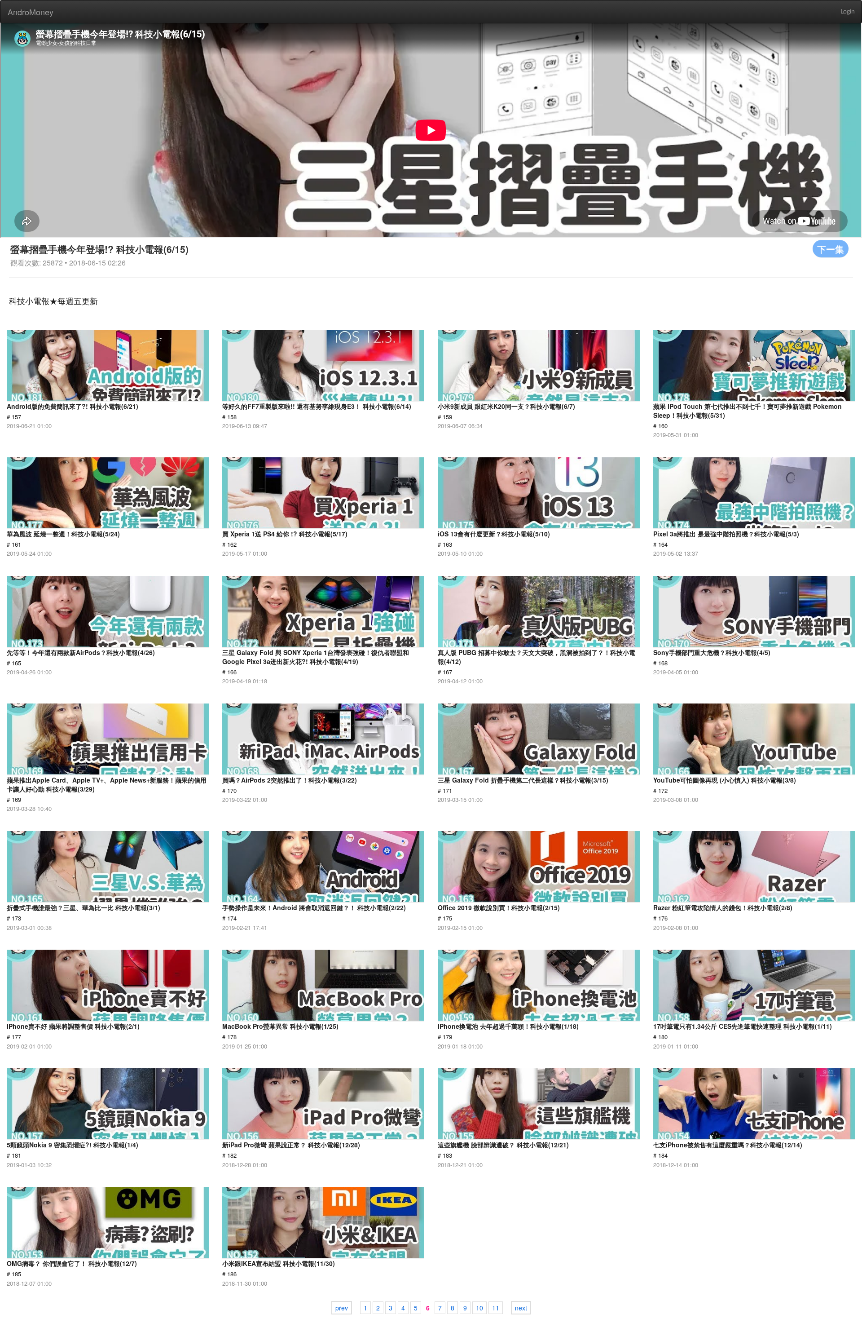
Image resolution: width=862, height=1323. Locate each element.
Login (847, 12)
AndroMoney (30, 12)
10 (479, 1307)
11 (495, 1307)
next (521, 1307)
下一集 (830, 248)
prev (341, 1307)
